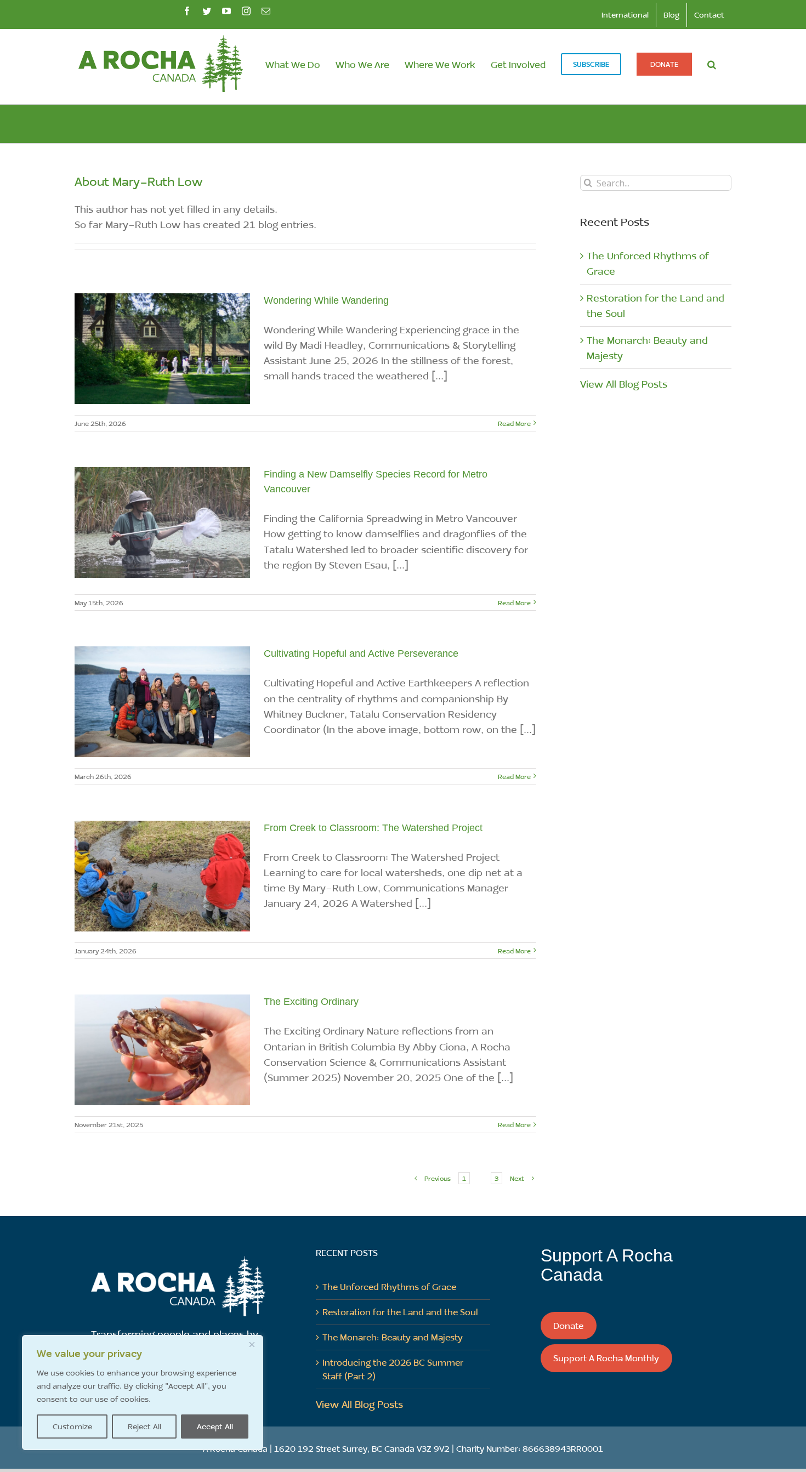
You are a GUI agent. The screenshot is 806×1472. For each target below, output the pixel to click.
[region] (142, 1392)
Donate (568, 1325)
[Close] (251, 1344)
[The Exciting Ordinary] (162, 1049)
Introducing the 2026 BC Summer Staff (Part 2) (392, 1369)
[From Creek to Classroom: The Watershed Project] (162, 876)
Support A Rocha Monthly (606, 1357)
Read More (514, 423)
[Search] (711, 64)
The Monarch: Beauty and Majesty (392, 1337)
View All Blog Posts (623, 383)
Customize (72, 1426)
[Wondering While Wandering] (162, 348)
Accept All (215, 1426)
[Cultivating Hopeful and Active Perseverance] (162, 701)
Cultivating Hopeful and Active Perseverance (361, 653)
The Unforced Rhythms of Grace (389, 1286)
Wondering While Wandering (326, 300)
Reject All (144, 1426)
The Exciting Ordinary (311, 1001)
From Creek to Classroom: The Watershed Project (373, 827)
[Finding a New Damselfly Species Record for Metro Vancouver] (162, 522)
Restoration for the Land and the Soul (400, 1311)
